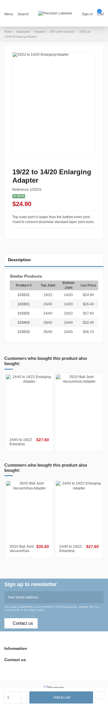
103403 (24, 323)
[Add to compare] (100, 695)
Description (19, 260)
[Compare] (27, 432)
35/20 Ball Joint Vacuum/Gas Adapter (22, 551)
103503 (24, 332)
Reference (20, 190)
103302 (24, 313)
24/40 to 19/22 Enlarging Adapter (21, 444)
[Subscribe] (100, 597)
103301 (24, 304)
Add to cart (62, 697)
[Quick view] (30, 432)
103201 (24, 295)
